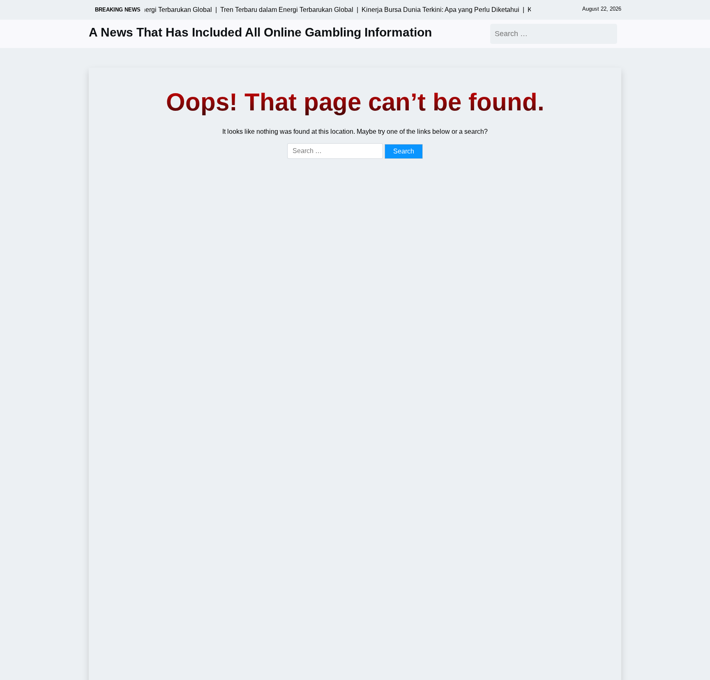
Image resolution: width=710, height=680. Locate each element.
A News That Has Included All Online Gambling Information (260, 32)
